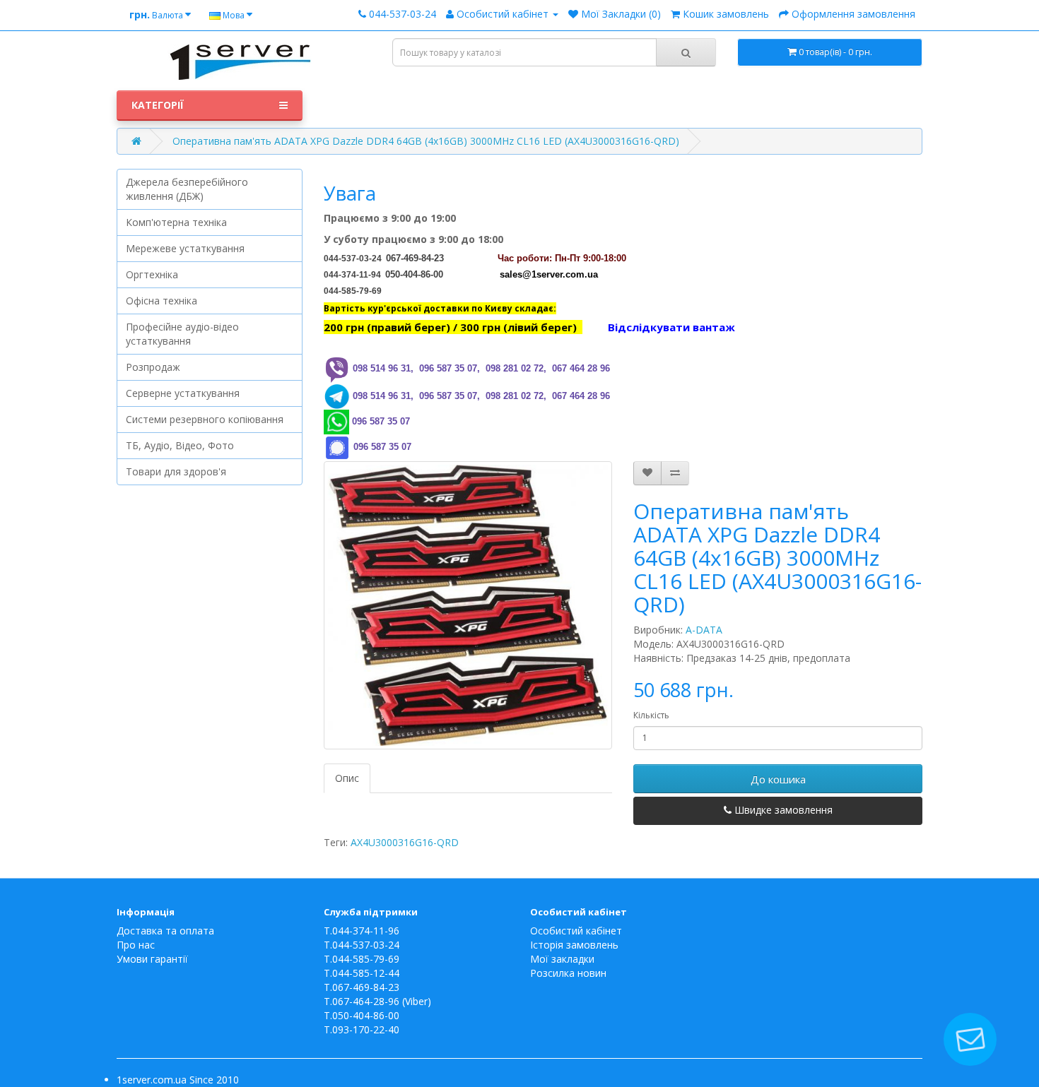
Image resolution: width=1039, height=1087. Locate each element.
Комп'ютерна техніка (176, 222)
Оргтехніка (152, 274)
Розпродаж (153, 367)
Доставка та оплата (165, 930)
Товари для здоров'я (176, 471)
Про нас (136, 944)
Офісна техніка (161, 300)
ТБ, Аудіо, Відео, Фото (180, 445)
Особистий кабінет (576, 930)
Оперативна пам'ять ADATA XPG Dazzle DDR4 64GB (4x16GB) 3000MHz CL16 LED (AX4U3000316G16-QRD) (425, 141)
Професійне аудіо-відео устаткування (182, 334)
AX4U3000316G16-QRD (405, 842)
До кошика (778, 779)
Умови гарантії (152, 959)
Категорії (157, 105)
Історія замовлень (574, 944)
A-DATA (704, 629)
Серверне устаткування (183, 393)
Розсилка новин (568, 973)
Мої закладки (562, 959)
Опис (347, 778)
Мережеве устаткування (185, 248)
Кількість (651, 715)
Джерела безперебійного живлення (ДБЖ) (187, 189)
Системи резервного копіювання (204, 419)
